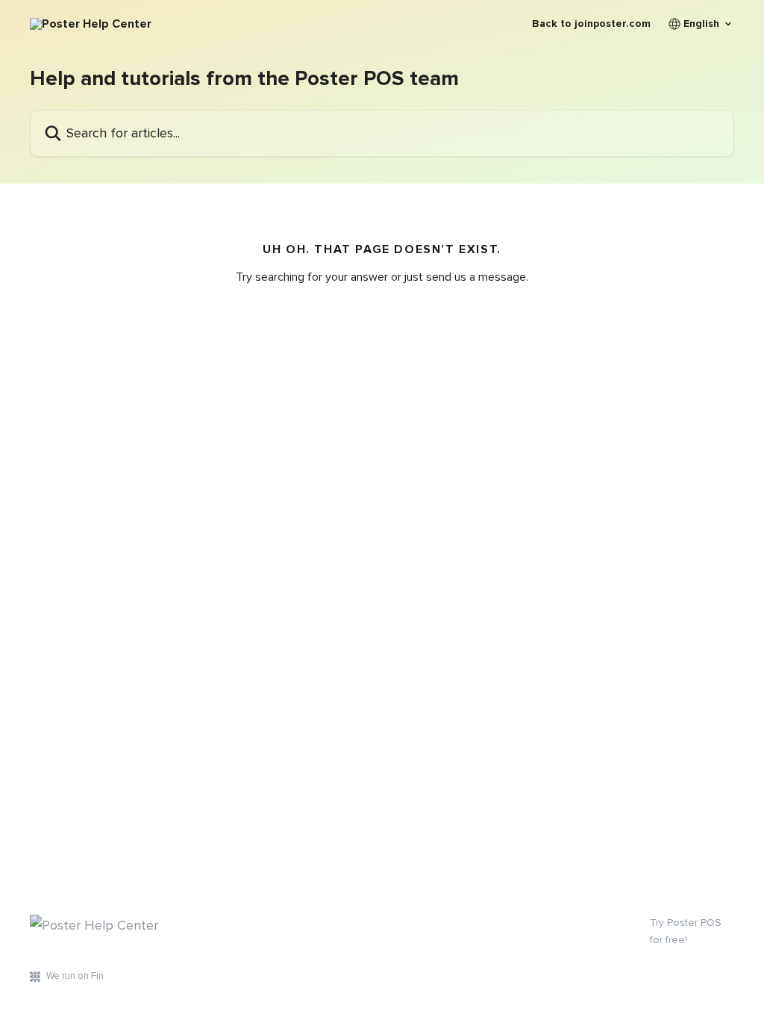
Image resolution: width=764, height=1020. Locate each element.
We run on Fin (75, 976)
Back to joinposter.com (591, 24)
